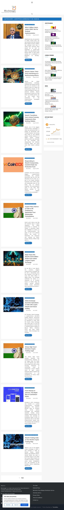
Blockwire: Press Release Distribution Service (43, 490)
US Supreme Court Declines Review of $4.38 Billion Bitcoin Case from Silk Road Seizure (53, 46)
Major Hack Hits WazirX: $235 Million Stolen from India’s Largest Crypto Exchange (31, 258)
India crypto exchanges (29, 68)
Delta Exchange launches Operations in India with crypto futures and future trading (31, 304)
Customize (8, 504)
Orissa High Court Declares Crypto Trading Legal (31, 349)
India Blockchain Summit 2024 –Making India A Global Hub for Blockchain (51, 101)
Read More (27, 59)
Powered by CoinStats (50, 142)
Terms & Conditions (37, 497)
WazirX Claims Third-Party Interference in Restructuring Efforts (32, 73)
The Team (35, 485)
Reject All (16, 504)
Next (22, 477)
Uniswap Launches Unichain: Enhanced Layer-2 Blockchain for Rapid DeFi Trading (52, 38)
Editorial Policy (36, 488)
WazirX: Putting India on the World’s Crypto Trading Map (32, 439)
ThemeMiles (55, 507)
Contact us (35, 500)
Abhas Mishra (28, 77)
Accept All (24, 504)
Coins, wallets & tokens (29, 24)
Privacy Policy (36, 495)
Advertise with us (37, 492)
